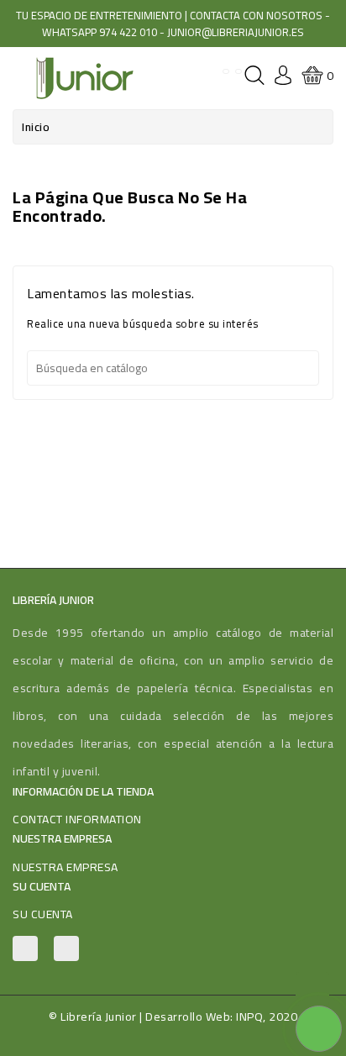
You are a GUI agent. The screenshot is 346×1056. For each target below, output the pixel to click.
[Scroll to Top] (312, 989)
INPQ (249, 1016)
